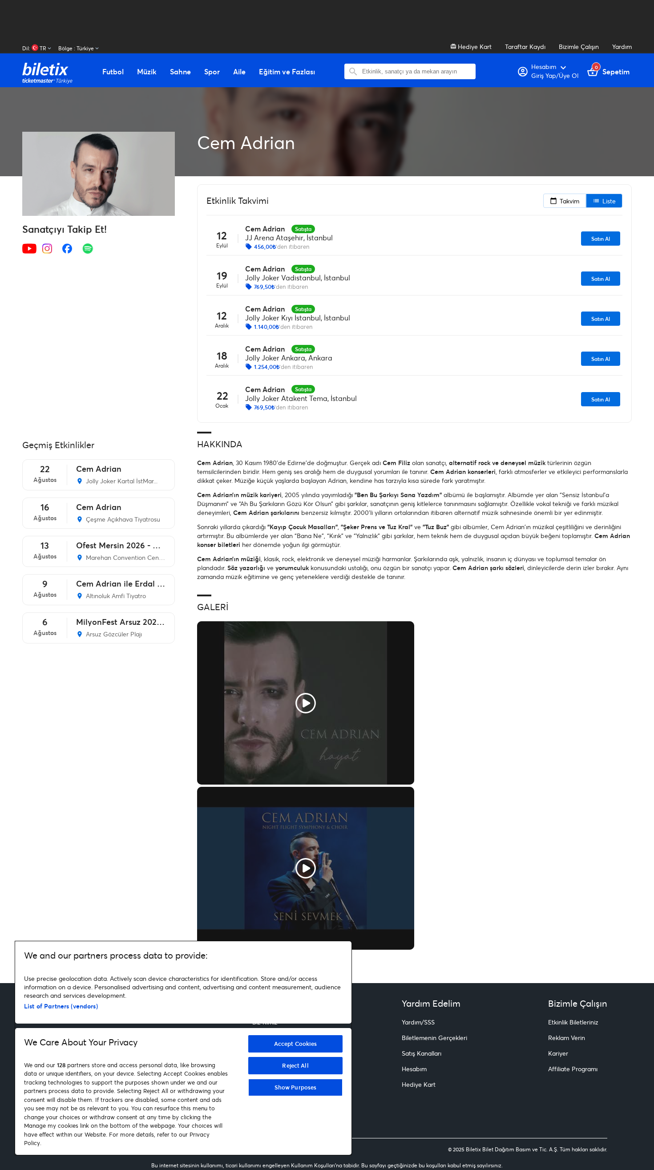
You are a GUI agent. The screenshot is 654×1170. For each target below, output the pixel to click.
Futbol (113, 71)
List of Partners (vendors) (61, 1006)
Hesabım (414, 1069)
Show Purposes (296, 1087)
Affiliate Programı (572, 1069)
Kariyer (558, 1053)
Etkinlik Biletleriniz (573, 1022)
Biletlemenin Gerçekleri (434, 1037)
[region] (183, 1048)
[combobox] (416, 71)
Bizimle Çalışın (579, 46)
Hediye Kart (474, 46)
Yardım (622, 46)
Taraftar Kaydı (525, 46)
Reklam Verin (566, 1037)
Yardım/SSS (418, 1022)
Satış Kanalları (421, 1053)
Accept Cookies (295, 1044)
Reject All (295, 1065)
